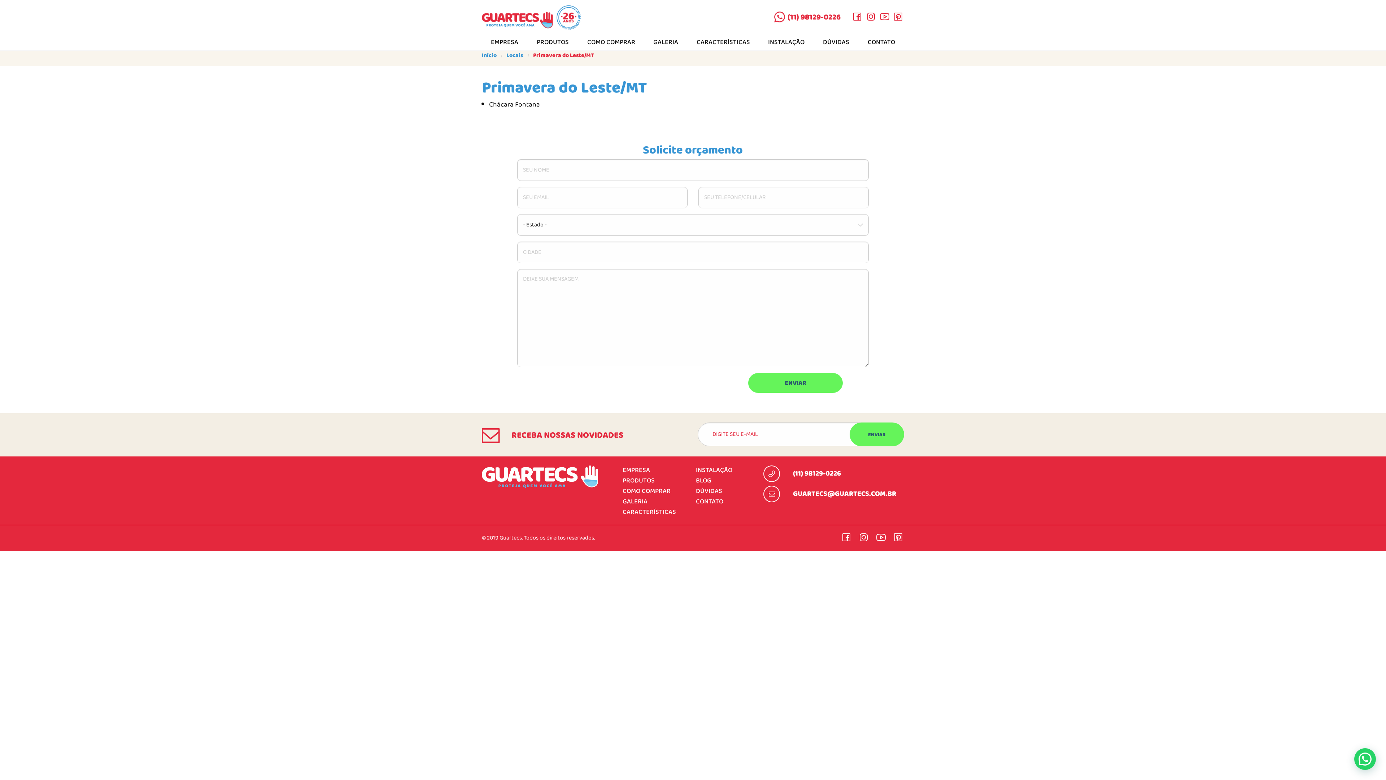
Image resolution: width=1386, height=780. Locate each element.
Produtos (553, 43)
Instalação (786, 43)
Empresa (504, 43)
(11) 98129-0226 (814, 17)
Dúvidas (836, 43)
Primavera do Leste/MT (563, 55)
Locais (514, 55)
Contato (881, 43)
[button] (1365, 759)
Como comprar (611, 43)
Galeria (665, 43)
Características (723, 43)
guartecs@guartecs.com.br (844, 494)
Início (489, 55)
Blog (703, 481)
